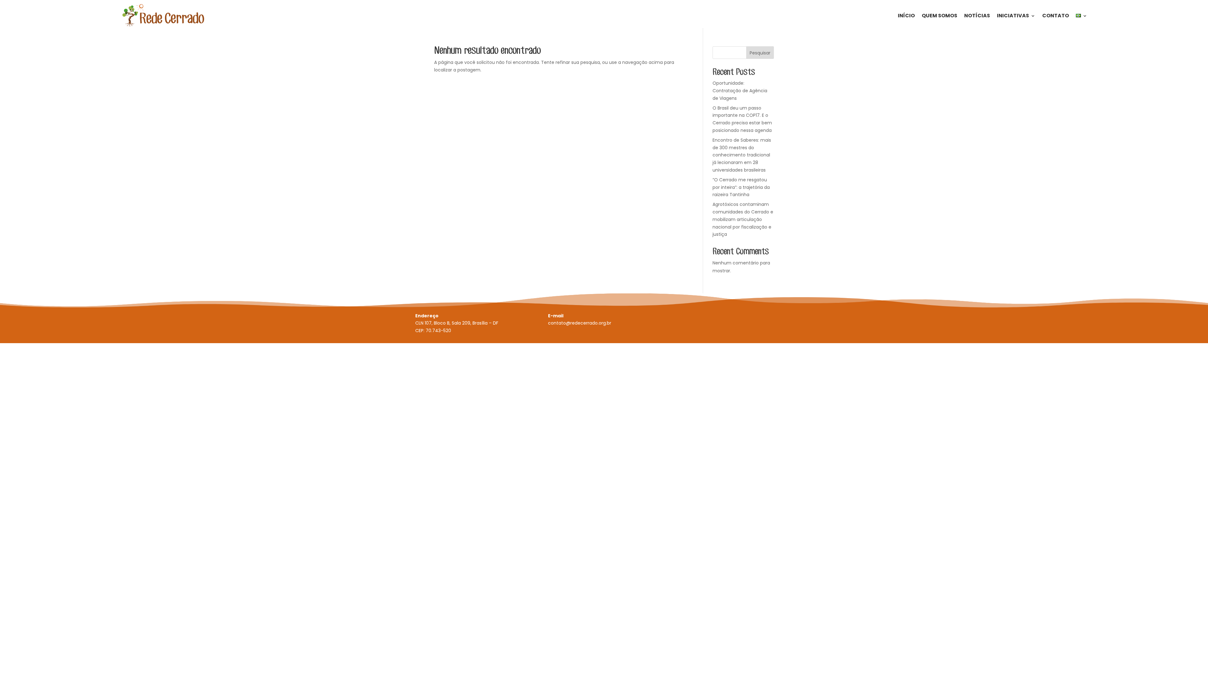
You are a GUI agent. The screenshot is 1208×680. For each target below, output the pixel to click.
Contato (1055, 15)
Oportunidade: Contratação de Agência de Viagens (740, 90)
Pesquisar (760, 53)
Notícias (977, 15)
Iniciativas (1013, 15)
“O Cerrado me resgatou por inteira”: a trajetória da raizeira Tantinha (741, 187)
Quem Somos (939, 15)
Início (906, 15)
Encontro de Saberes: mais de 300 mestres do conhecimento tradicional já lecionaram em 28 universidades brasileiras (742, 155)
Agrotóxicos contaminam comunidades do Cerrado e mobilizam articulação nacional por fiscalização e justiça (743, 219)
